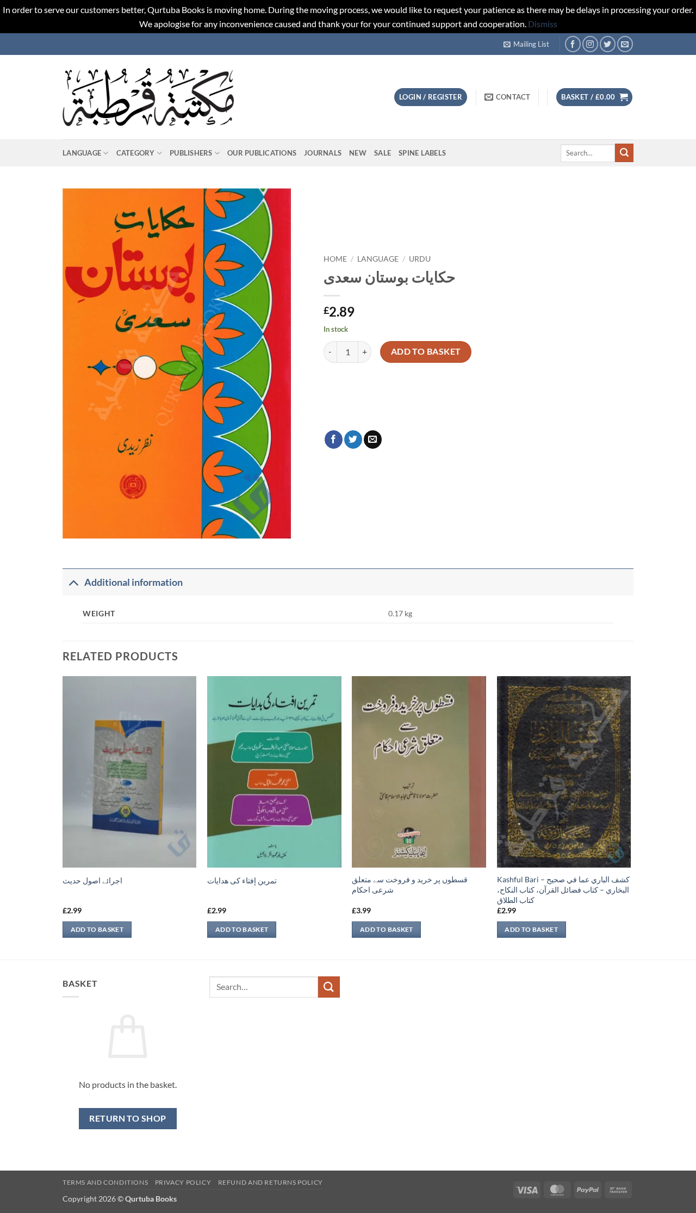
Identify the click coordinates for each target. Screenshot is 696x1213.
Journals (322, 152)
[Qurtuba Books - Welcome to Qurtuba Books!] (148, 97)
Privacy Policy (183, 1182)
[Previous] (63, 816)
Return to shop (127, 1118)
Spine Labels (422, 152)
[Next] (630, 816)
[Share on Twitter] (353, 439)
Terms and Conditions (105, 1182)
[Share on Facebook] (334, 439)
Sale (382, 152)
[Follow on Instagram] (590, 44)
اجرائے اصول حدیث (92, 880)
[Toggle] (73, 582)
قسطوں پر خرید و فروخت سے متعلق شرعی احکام (410, 884)
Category (135, 152)
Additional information (133, 582)
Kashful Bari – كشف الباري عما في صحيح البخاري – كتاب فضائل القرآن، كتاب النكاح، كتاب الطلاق (563, 889)
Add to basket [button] (97, 929)
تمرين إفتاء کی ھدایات (242, 880)
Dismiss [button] (542, 23)
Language (82, 152)
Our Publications (261, 152)
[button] (526, 44)
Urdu (420, 259)
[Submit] (624, 153)
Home (335, 259)
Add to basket (426, 351)
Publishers (191, 152)
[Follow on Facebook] (573, 44)
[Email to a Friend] (373, 439)
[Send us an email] (625, 44)
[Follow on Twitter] (608, 44)
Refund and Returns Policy (270, 1182)
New (357, 152)
